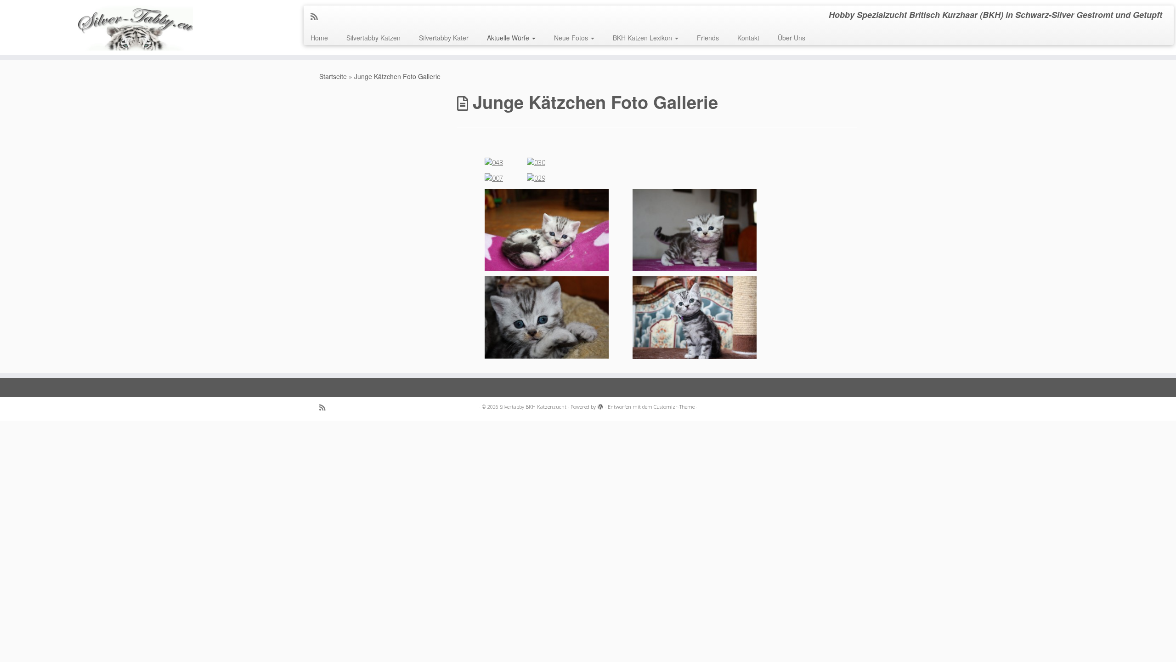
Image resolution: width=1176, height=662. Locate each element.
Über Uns (791, 37)
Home (319, 37)
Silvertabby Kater (444, 37)
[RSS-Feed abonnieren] (317, 16)
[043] (494, 162)
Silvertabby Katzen (373, 37)
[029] (536, 177)
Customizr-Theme (674, 406)
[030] (536, 162)
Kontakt (748, 37)
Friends (708, 37)
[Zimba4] (695, 229)
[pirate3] (695, 317)
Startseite (333, 76)
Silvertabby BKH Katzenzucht (533, 406)
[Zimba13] (547, 317)
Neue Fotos (572, 37)
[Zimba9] (547, 229)
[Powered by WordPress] (600, 405)
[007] (494, 177)
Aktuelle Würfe (509, 37)
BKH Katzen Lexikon (643, 37)
